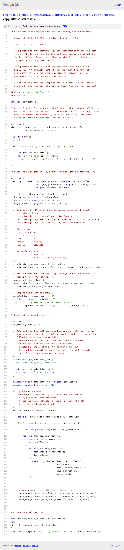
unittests (108, 15)
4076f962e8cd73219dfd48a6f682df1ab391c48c (58, 15)
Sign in (118, 4)
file (65, 26)
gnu (5, 15)
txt (111, 545)
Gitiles (18, 545)
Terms (35, 545)
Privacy (26, 545)
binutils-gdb (19, 15)
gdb (96, 15)
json (118, 545)
